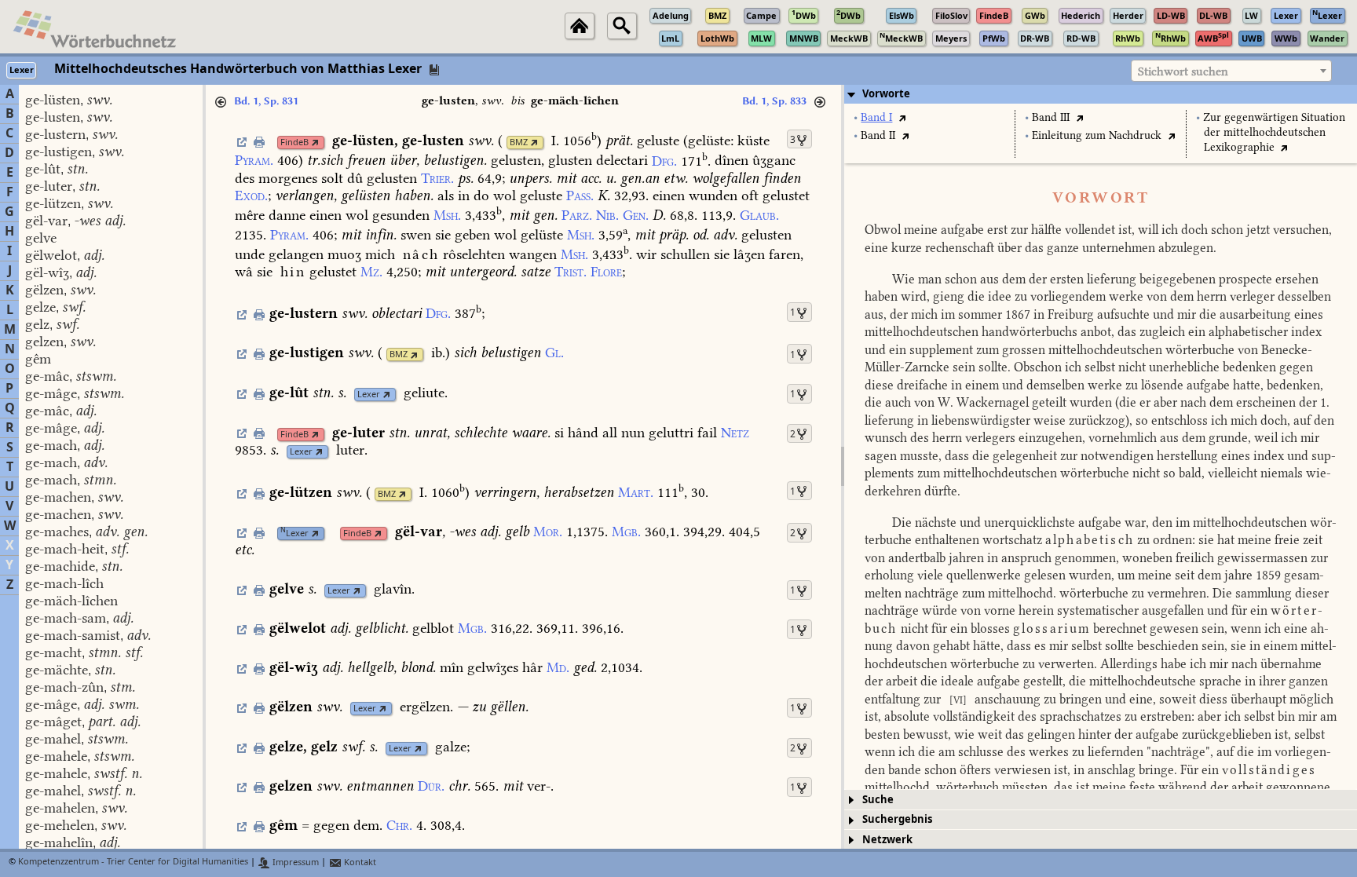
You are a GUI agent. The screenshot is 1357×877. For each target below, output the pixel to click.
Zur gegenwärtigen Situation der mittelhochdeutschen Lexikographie (1274, 132)
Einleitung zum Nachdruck (1096, 135)
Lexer (368, 394)
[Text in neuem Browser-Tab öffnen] (902, 117)
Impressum (294, 862)
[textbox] (1231, 71)
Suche (878, 799)
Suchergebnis (897, 819)
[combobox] (1231, 71)
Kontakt (359, 862)
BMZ (519, 142)
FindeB (294, 142)
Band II (878, 135)
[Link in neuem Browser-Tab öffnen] (315, 142)
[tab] (1100, 94)
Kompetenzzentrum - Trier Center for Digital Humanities (133, 862)
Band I (876, 117)
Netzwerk (887, 839)
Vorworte (886, 93)
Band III (1051, 117)
